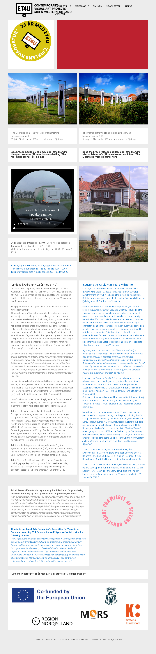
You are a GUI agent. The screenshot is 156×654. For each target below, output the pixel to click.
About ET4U (61, 6)
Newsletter (113, 6)
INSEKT (128, 6)
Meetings (80, 6)
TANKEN (97, 6)
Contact (60, 14)
